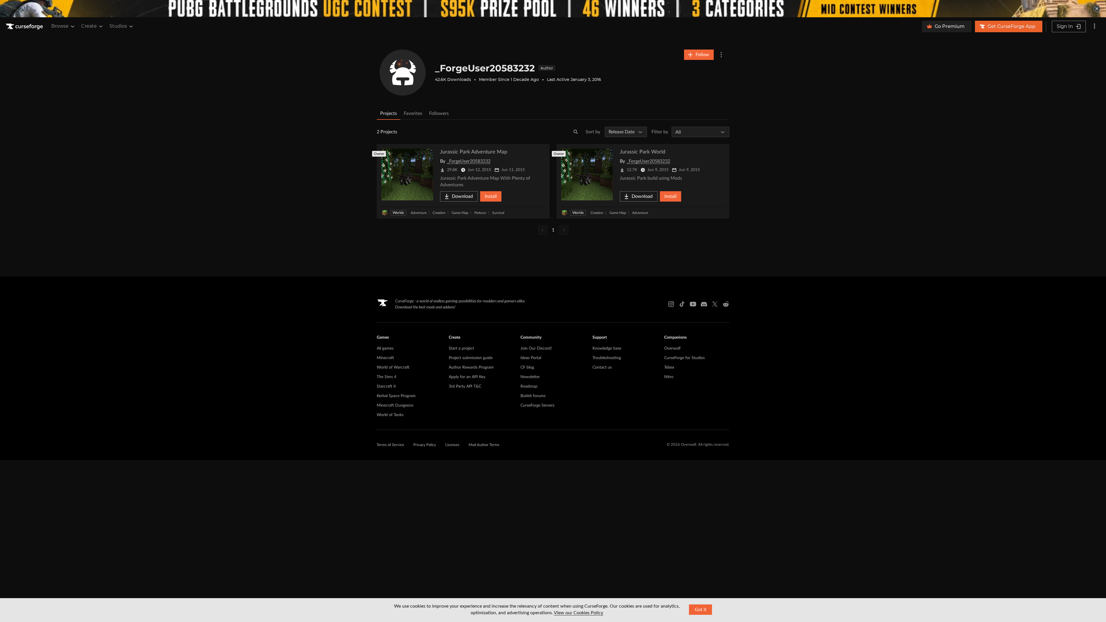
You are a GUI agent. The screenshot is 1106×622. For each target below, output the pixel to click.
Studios (118, 26)
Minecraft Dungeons (395, 405)
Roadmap (528, 386)
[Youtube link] (693, 304)
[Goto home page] (25, 26)
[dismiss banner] (1096, 8)
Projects (388, 113)
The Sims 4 (386, 377)
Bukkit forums (533, 396)
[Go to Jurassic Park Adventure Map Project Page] (463, 181)
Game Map (460, 213)
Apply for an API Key (467, 377)
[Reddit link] (725, 304)
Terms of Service (390, 445)
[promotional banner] (553, 8)
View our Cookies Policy (578, 612)
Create (89, 26)
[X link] (714, 304)
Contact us (602, 367)
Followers (439, 113)
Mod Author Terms (484, 445)
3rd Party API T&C (465, 386)
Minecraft (385, 358)
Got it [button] (701, 609)
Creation (439, 213)
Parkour (480, 213)
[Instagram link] (671, 304)
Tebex (669, 367)
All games (385, 348)
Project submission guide (471, 358)
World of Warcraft (393, 367)
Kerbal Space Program (396, 396)
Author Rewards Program (471, 367)
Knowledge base (606, 348)
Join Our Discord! (536, 348)
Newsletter (530, 377)
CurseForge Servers (537, 405)
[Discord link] (703, 304)
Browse (60, 26)
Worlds (398, 213)
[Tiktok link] (682, 304)
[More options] (1094, 26)
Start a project (461, 348)
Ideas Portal (530, 358)
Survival (498, 213)
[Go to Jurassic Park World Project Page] (642, 181)
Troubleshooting (606, 358)
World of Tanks (390, 415)
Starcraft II (386, 386)
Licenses (452, 445)
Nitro (668, 377)
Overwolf (672, 348)
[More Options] (721, 55)
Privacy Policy (424, 445)
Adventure (419, 213)
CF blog (527, 367)
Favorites (413, 113)
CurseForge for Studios (684, 358)
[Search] (576, 132)
